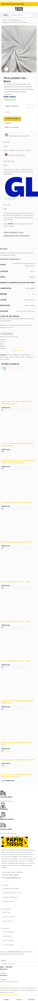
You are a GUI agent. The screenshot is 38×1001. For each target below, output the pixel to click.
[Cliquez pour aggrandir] (6, 69)
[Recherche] (29, 15)
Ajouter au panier (12, 118)
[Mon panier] (35, 15)
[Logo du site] (19, 9)
